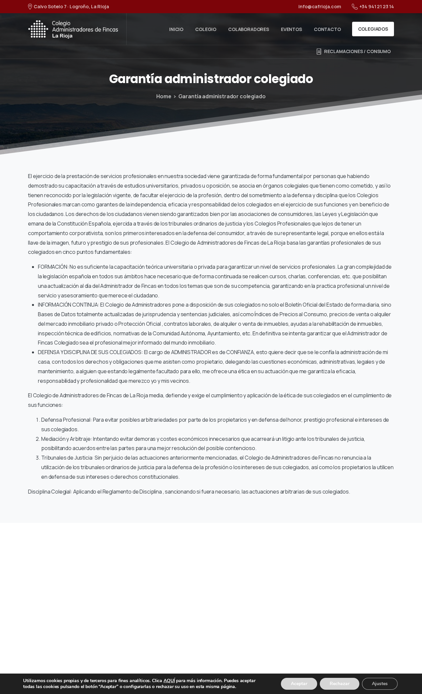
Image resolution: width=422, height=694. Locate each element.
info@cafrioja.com (319, 6)
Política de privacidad (198, 673)
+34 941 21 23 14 (376, 6)
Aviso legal (147, 673)
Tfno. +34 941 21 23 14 (84, 609)
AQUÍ (169, 681)
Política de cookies (262, 673)
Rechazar (339, 683)
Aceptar (299, 683)
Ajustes (380, 683)
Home (163, 96)
